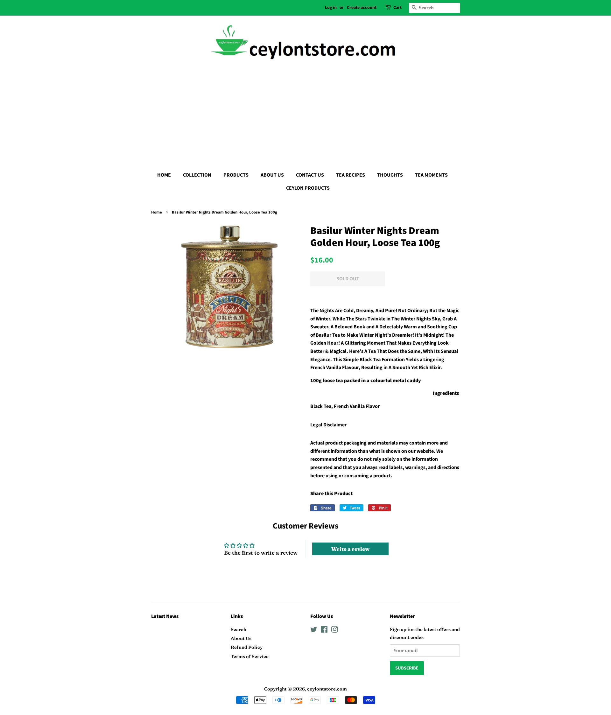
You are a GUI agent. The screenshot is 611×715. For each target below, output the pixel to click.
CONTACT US (310, 175)
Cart (397, 7)
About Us (241, 638)
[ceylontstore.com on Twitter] (313, 631)
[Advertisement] (305, 114)
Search (238, 629)
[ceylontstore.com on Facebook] (324, 631)
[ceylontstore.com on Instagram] (334, 631)
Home (156, 212)
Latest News (165, 616)
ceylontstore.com (327, 689)
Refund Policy (247, 647)
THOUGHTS (390, 175)
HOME (164, 175)
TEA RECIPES (350, 175)
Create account (361, 7)
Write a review (350, 549)
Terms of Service (250, 656)
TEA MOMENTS (431, 175)
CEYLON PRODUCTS (308, 188)
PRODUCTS (236, 175)
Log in (331, 7)
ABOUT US (272, 175)
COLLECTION (197, 175)
